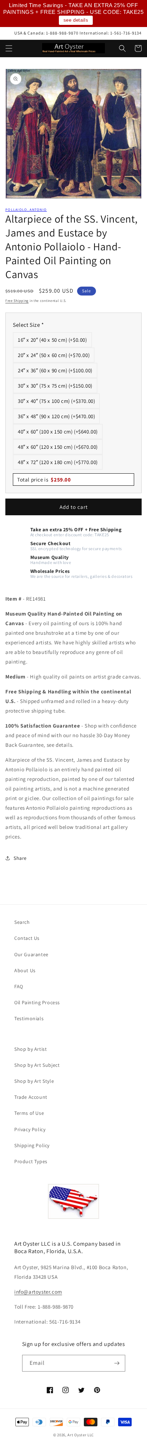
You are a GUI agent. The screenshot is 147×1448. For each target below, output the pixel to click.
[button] (9, 48)
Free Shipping (17, 300)
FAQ (18, 986)
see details (76, 20)
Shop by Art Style (34, 1081)
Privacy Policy (29, 1129)
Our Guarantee (31, 954)
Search (22, 922)
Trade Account (30, 1097)
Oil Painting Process (37, 1002)
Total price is (44, 479)
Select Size (28, 325)
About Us (25, 970)
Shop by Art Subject (37, 1065)
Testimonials (29, 1018)
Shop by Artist (30, 1049)
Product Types (30, 1161)
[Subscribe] (117, 1363)
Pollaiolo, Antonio (26, 209)
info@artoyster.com (38, 1291)
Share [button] (20, 858)
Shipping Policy (32, 1145)
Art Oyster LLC (80, 1434)
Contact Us (27, 938)
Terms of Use (29, 1113)
